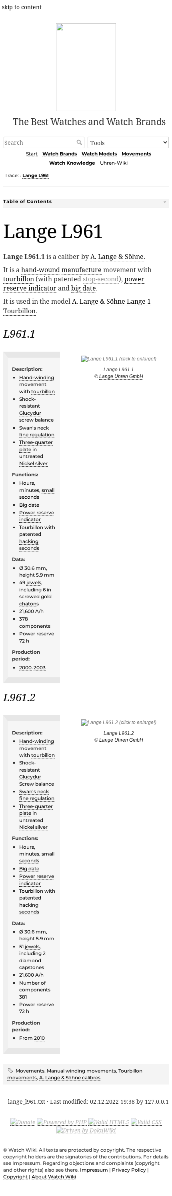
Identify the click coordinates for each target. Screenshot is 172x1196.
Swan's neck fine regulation (36, 431)
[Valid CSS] (146, 1122)
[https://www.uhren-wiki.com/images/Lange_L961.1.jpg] (118, 360)
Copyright (15, 1177)
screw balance (36, 420)
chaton (27, 604)
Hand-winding (36, 377)
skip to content (22, 7)
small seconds (36, 493)
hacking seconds (29, 544)
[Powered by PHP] (62, 1122)
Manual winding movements (81, 1071)
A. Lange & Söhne (117, 256)
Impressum (94, 1170)
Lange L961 (35, 175)
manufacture (82, 269)
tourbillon (18, 279)
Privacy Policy (129, 1170)
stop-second (101, 279)
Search (80, 142)
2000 (25, 668)
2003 (40, 668)
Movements (136, 154)
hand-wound (40, 269)
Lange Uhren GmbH (121, 376)
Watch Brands (59, 154)
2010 (39, 1038)
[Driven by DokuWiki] (86, 1130)
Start (32, 154)
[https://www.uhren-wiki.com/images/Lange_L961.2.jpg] (118, 724)
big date (83, 288)
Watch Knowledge (72, 163)
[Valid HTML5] (108, 1122)
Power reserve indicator (36, 515)
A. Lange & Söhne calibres (69, 1078)
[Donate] (22, 1122)
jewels (33, 582)
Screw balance (36, 784)
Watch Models (99, 154)
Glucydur (30, 413)
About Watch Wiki (54, 1177)
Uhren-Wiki (114, 163)
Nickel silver (33, 463)
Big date (29, 505)
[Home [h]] (86, 65)
